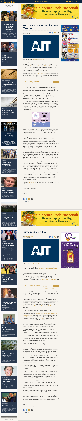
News (25, 406)
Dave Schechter (5, 61)
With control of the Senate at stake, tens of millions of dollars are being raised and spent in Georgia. (8, 63)
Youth (42, 406)
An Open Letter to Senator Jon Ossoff (8, 111)
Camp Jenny (29, 315)
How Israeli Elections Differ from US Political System (9, 259)
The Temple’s (51, 305)
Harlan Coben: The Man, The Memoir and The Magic (9, 303)
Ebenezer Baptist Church (29, 305)
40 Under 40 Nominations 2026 (9, 136)
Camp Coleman (26, 316)
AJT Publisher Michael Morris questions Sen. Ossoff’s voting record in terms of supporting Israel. (8, 116)
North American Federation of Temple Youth (41, 66)
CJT (30, 407)
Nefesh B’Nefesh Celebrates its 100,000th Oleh (7, 164)
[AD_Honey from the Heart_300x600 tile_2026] (70, 268)
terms (54, 288)
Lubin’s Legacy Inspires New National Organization (9, 27)
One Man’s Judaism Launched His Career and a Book (8, 329)
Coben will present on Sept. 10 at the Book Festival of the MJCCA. (8, 309)
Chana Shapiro (5, 281)
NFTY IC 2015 (26, 407)
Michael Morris (5, 114)
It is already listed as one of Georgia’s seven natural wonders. (8, 361)
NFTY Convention (41, 73)
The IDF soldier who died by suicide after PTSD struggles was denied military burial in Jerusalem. (8, 196)
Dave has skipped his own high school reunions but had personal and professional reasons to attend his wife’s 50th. (9, 410)
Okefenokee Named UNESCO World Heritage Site (8, 355)
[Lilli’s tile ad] (41, 126)
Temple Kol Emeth (37, 187)
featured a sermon (42, 305)
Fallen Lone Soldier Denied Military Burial (8, 191)
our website (32, 182)
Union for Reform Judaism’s (49, 279)
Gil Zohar (4, 194)
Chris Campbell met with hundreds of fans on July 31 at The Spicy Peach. (9, 283)
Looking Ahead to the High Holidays (8, 380)
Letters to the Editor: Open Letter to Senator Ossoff (9, 84)
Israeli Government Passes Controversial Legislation (8, 217)
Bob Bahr (9, 31)
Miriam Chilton (34, 407)
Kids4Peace (27, 69)
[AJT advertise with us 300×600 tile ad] (70, 61)
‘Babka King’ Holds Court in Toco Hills (7, 278)
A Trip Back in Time (7, 405)
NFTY (41, 318)
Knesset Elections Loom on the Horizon (8, 244)
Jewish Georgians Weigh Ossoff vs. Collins (7, 57)
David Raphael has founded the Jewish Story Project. (9, 335)
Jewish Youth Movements (48, 406)
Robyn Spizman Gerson (6, 307)
